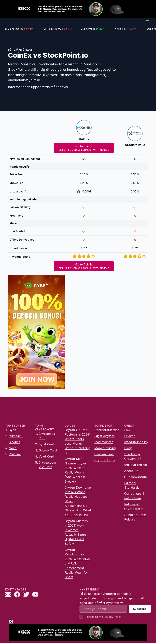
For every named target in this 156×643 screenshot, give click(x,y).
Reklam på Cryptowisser (134, 506)
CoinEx (84, 139)
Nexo (13, 448)
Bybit (12, 430)
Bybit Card (46, 444)
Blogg (128, 448)
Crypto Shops (104, 460)
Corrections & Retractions (134, 496)
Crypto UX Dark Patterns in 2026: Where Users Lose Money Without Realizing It (77, 441)
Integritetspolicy (136, 442)
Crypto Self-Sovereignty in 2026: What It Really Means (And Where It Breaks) (75, 470)
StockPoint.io (135, 145)
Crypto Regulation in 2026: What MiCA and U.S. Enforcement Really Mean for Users (77, 563)
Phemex (15, 454)
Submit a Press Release (135, 517)
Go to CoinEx (84, 147)
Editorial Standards (131, 485)
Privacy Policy (113, 616)
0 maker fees (104, 454)
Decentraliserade (106, 430)
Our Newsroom (135, 477)
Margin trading (105, 448)
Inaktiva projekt (135, 465)
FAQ (127, 430)
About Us (131, 471)
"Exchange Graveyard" (132, 456)
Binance (14, 442)
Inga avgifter (103, 442)
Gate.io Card (48, 450)
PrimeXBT (16, 436)
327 (84, 158)
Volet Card (46, 456)
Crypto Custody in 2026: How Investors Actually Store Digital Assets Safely (76, 532)
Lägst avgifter (104, 436)
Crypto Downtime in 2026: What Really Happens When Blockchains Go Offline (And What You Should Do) (78, 501)
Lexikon (129, 436)
